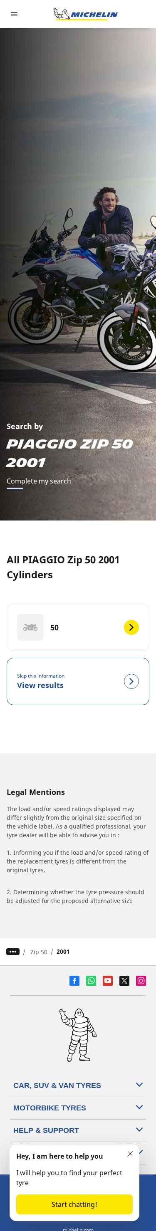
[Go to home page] (85, 14)
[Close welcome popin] (130, 1153)
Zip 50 (38, 952)
